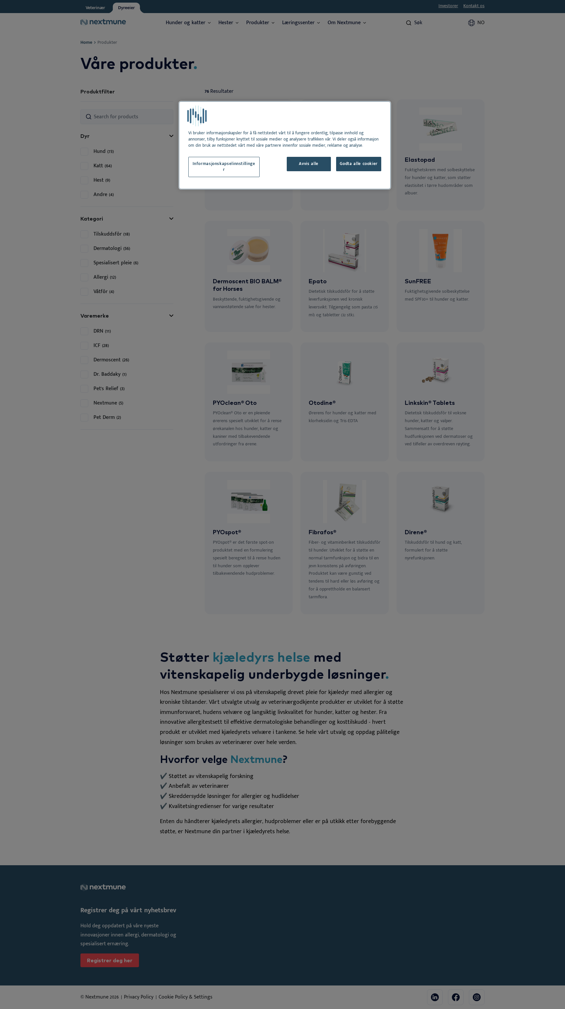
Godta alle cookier (359, 163)
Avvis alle (308, 163)
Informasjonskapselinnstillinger (224, 166)
